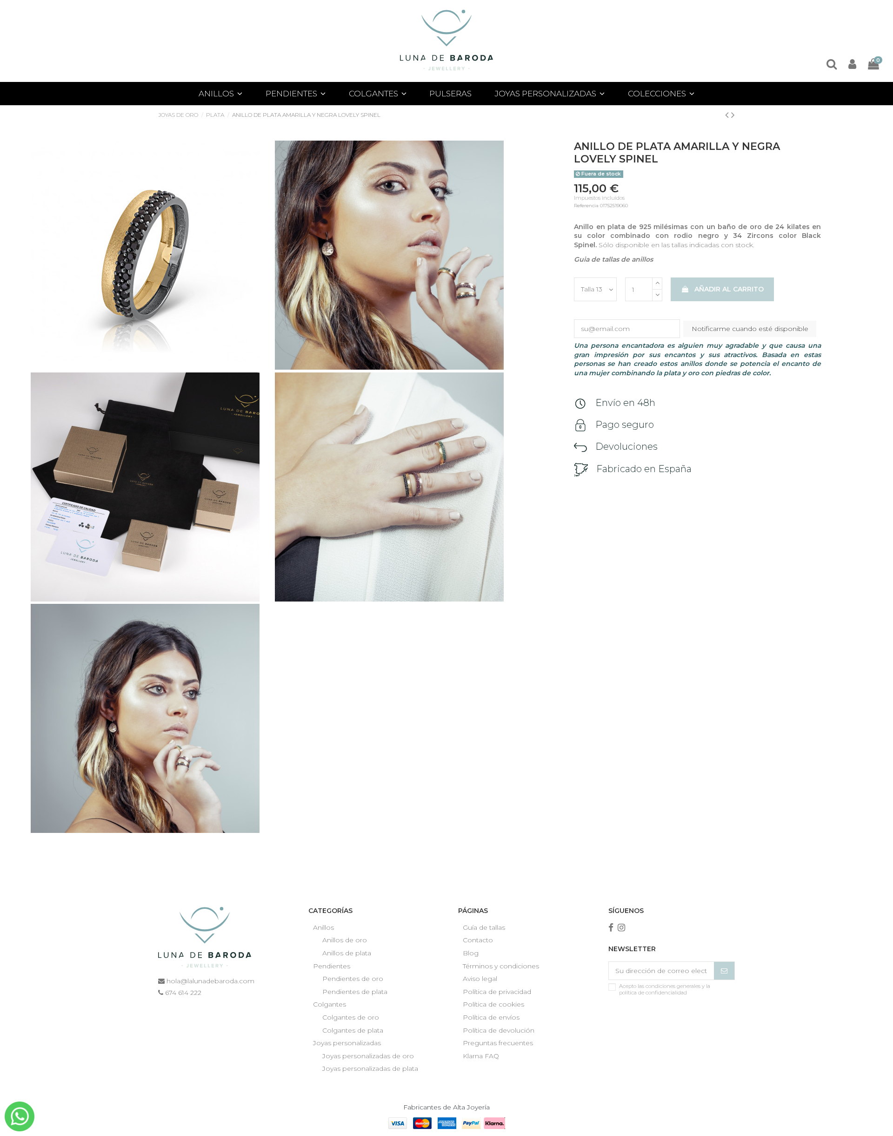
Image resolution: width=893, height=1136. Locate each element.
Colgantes (329, 1004)
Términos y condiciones (501, 966)
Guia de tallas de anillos (613, 259)
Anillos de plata (346, 953)
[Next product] (733, 115)
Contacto (478, 940)
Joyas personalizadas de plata (370, 1068)
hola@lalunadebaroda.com (209, 981)
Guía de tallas (484, 927)
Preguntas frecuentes (498, 1043)
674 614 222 (182, 992)
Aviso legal (480, 978)
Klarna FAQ (481, 1056)
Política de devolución (498, 1030)
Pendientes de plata (354, 991)
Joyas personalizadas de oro (368, 1056)
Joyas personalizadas (347, 1043)
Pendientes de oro (352, 978)
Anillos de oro (344, 940)
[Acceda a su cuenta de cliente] (852, 64)
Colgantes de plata (352, 1030)
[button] (549, 93)
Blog (471, 953)
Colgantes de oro (350, 1017)
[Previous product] (728, 115)
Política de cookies (493, 1004)
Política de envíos (491, 1017)
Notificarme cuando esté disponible (750, 329)
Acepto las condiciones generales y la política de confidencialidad (664, 989)
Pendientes (331, 966)
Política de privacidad (497, 991)
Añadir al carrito (729, 289)
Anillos (323, 927)
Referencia (586, 206)
